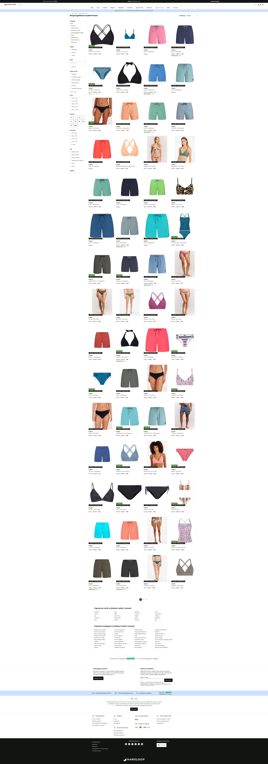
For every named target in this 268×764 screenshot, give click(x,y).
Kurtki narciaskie (75, 28)
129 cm (75, 125)
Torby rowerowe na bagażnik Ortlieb (163, 639)
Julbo (156, 612)
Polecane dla (73, 71)
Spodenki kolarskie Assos (161, 629)
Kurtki (136, 635)
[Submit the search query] (254, 5)
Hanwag (157, 615)
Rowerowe (130, 7)
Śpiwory (96, 647)
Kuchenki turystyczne (119, 629)
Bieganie (112, 7)
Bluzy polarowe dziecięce (141, 631)
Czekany (116, 633)
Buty (98, 7)
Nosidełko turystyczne (119, 647)
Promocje (175, 7)
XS (71, 117)
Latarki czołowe (97, 645)
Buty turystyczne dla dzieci (120, 643)
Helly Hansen (117, 617)
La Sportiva (96, 617)
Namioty (96, 641)
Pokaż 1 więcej (73, 91)
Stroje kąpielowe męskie (77, 32)
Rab (95, 615)
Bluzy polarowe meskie (99, 639)
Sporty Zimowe (139, 7)
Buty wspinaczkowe (119, 641)
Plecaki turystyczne (119, 631)
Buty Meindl (137, 645)
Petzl (156, 619)
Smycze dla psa (158, 637)
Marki (168, 7)
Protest (76, 13)
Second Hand (160, 7)
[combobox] (78, 63)
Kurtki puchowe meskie (99, 635)
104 (83, 121)
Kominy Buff (158, 643)
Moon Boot (117, 615)
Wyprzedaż (73, 42)
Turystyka (104, 7)
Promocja (72, 130)
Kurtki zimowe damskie (99, 631)
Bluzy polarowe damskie (100, 633)
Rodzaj (72, 46)
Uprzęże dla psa (158, 635)
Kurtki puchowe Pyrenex (140, 637)
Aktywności (149, 7)
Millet (115, 613)
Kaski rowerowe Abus (160, 645)
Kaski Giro (157, 631)
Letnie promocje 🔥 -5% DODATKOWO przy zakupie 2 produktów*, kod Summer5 (134, 10)
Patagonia (96, 612)
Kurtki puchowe (74, 37)
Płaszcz (72, 35)
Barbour (116, 619)
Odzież (92, 7)
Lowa (95, 619)
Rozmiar (72, 114)
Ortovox (96, 613)
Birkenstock (157, 617)
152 (71, 125)
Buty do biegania (118, 639)
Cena (71, 95)
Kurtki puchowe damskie (100, 629)
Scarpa (136, 615)
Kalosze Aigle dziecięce (140, 633)
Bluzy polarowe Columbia (141, 641)
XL (71, 121)
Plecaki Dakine (138, 647)
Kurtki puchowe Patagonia (161, 647)
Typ (71, 149)
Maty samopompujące (99, 643)
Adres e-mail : (144, 677)
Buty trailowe (117, 637)
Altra (115, 612)
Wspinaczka (121, 7)
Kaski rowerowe (118, 645)
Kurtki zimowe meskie (99, 637)
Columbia (137, 613)
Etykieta (72, 170)
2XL (75, 121)
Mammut (137, 619)
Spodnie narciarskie (75, 30)
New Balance (158, 613)
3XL (79, 121)
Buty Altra (157, 641)
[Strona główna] (71, 13)
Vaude (136, 617)
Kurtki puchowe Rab (159, 633)
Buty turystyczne (118, 635)
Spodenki (73, 25)
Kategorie (72, 21)
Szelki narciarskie (75, 39)
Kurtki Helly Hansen (139, 639)
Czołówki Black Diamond (140, 643)
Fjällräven (137, 612)
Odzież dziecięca (139, 629)
